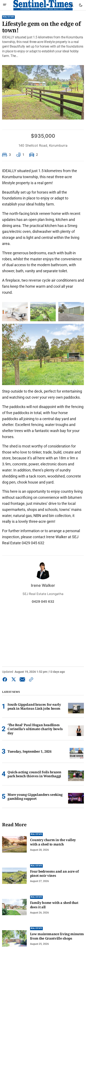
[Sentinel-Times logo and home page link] (43, 5)
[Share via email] (22, 679)
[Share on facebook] (5, 679)
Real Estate (8, 17)
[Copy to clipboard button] (30, 679)
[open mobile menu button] (4, 5)
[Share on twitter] (13, 679)
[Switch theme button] (80, 5)
